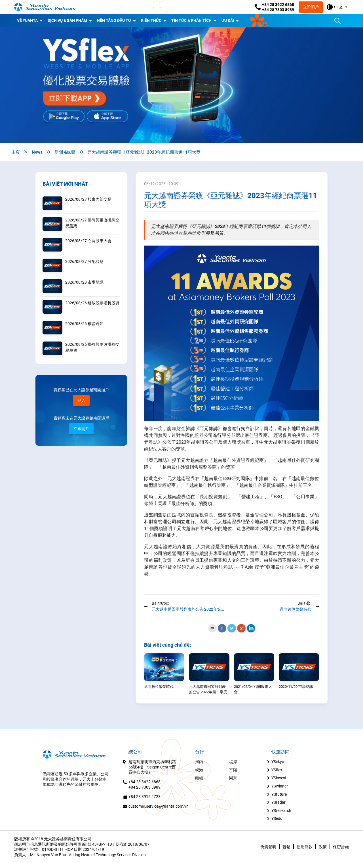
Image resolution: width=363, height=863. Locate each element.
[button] (337, 7)
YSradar (278, 802)
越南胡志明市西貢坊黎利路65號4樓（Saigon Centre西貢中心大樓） (152, 766)
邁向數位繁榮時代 (159, 686)
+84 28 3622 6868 (278, 4)
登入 (81, 400)
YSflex (276, 770)
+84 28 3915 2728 (144, 796)
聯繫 (286, 847)
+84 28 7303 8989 (278, 9)
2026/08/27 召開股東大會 (88, 240)
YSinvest (278, 778)
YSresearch (281, 810)
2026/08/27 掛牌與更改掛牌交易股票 (92, 223)
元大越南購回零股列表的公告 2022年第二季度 (208, 689)
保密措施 (341, 847)
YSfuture (279, 794)
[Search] (337, 20)
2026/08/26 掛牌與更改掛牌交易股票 (92, 347)
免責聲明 (268, 847)
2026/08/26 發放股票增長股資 (92, 303)
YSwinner (279, 786)
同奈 (233, 778)
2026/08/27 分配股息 (84, 261)
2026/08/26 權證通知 (84, 323)
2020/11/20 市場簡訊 (296, 686)
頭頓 (199, 778)
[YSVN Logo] (48, 7)
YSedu (276, 818)
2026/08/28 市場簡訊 (84, 282)
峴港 (199, 770)
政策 (323, 847)
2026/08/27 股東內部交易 (88, 199)
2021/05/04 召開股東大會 (253, 689)
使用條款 (305, 847)
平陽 (233, 770)
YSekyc (277, 761)
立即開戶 (311, 7)
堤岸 (233, 761)
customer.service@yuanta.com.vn (158, 806)
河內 (199, 761)
